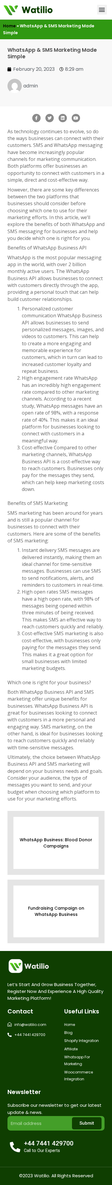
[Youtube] (76, 118)
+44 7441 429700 (48, 1143)
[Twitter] (49, 118)
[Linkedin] (63, 118)
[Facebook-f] (36, 118)
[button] (102, 10)
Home (9, 26)
